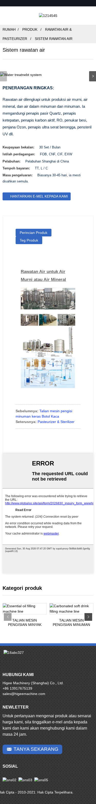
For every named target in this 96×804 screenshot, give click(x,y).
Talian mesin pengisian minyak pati (24, 622)
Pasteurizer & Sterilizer (56, 422)
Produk (29, 29)
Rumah (9, 29)
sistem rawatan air (53, 39)
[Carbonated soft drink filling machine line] (71, 608)
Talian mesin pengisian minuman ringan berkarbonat (71, 622)
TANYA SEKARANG (36, 749)
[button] (92, 76)
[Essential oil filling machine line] (25, 608)
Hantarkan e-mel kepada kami (39, 196)
